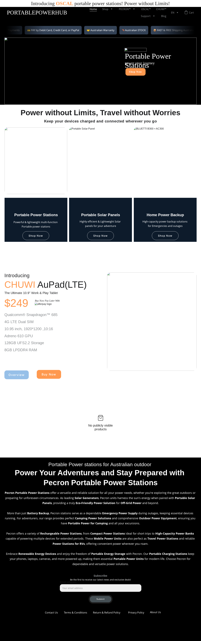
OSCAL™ (146, 9)
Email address (68, 582)
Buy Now (49, 374)
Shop (105, 9)
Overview (16, 375)
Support (146, 16)
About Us (155, 612)
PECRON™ (125, 9)
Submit (100, 599)
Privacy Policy (136, 612)
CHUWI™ (161, 9)
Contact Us (51, 612)
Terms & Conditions (75, 612)
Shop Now (135, 71)
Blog (163, 16)
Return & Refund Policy (106, 612)
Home (93, 9)
